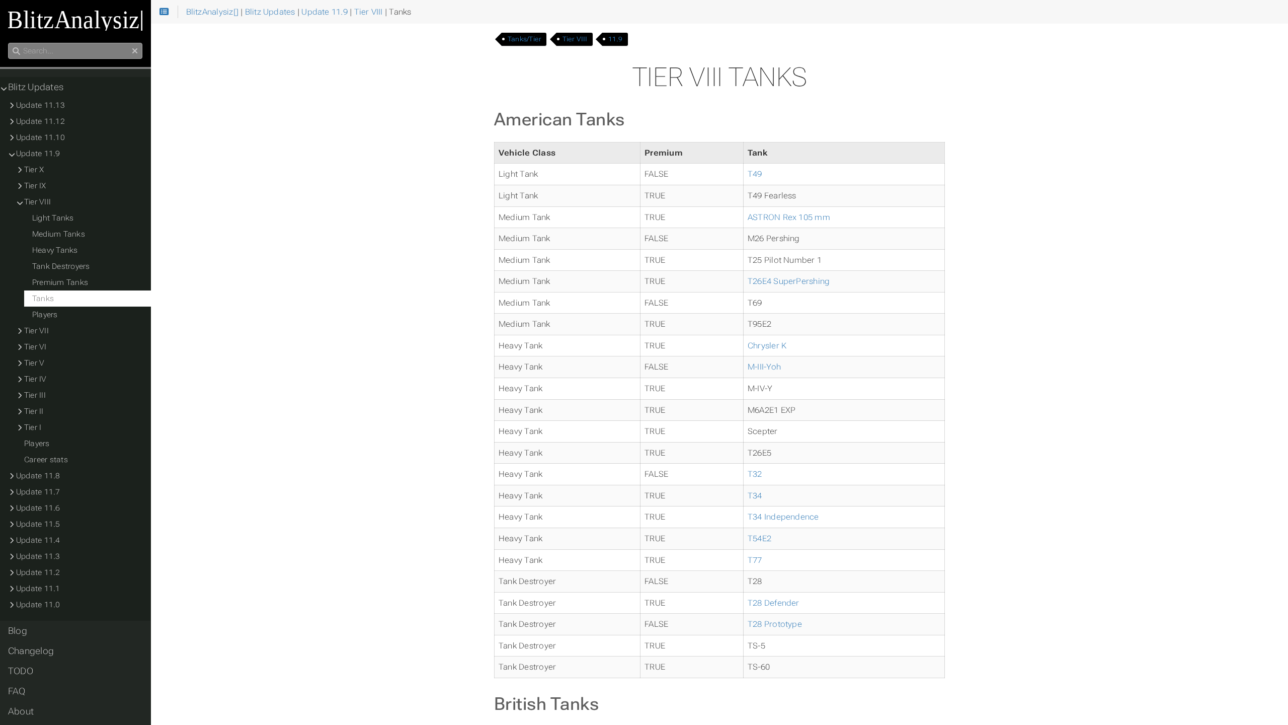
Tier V (34, 363)
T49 (755, 174)
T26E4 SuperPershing (789, 281)
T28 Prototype (775, 624)
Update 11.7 (38, 491)
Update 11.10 (40, 137)
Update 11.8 (38, 475)
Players (45, 314)
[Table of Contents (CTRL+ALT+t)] (164, 12)
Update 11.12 (40, 121)
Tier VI (35, 346)
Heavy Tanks (55, 250)
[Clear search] (135, 51)
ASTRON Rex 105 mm (789, 217)
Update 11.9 (38, 153)
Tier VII (36, 330)
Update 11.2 (38, 572)
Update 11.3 (38, 556)
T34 (755, 495)
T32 (755, 474)
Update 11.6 (38, 508)
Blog (17, 631)
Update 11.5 (38, 524)
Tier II (34, 411)
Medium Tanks (58, 234)
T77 (755, 560)
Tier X (34, 169)
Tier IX (35, 185)
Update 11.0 (38, 604)
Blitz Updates (35, 87)
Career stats (46, 459)
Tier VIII (575, 39)
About (21, 711)
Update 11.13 (40, 105)
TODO (20, 671)
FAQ (17, 691)
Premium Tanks (60, 282)
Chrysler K (767, 345)
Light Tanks (53, 218)
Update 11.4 (38, 540)
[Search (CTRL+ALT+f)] (16, 51)
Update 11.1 (38, 588)
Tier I (32, 427)
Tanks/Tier (524, 39)
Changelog (31, 651)
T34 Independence (783, 517)
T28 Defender (773, 603)
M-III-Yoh (764, 367)
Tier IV (35, 379)
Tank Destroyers (61, 266)
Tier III (35, 395)
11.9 (615, 39)
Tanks (43, 298)
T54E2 (759, 538)
